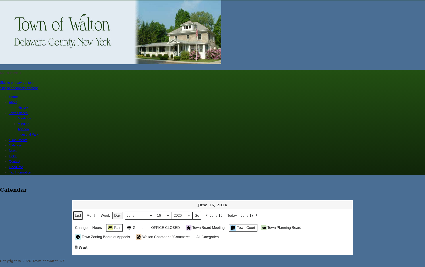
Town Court (246, 228)
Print (80, 248)
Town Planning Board (284, 228)
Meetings (24, 118)
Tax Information (20, 172)
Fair (117, 228)
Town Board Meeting (208, 228)
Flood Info (16, 167)
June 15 (216, 215)
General (139, 228)
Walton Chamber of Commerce (166, 237)
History (23, 107)
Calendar (15, 145)
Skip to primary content (16, 82)
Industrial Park (28, 134)
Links (13, 156)
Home (13, 97)
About (13, 102)
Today (232, 215)
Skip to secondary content (19, 88)
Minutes (23, 124)
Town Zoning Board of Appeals (106, 237)
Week (105, 215)
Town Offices (18, 113)
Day (117, 215)
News (13, 150)
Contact (14, 161)
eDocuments (18, 140)
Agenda (23, 129)
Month (91, 215)
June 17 (247, 215)
